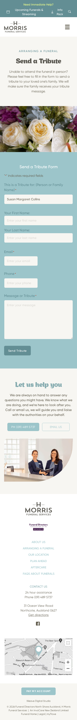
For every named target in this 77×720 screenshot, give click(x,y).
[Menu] (67, 26)
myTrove (51, 714)
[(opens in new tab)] (38, 527)
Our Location (38, 554)
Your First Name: (17, 213)
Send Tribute (17, 350)
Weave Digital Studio (38, 700)
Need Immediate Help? (38, 4)
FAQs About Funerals (38, 573)
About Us (38, 542)
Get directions (38, 615)
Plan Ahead (38, 561)
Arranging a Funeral (38, 548)
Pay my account (38, 691)
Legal (42, 714)
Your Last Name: (17, 230)
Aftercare (38, 567)
